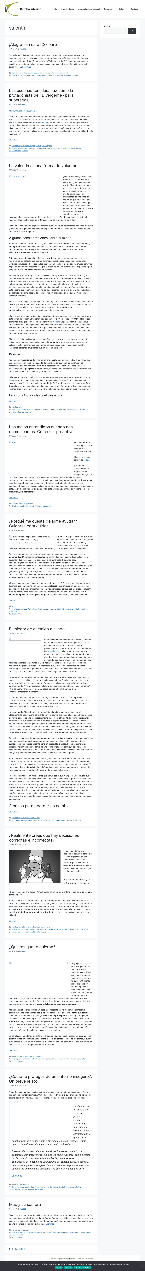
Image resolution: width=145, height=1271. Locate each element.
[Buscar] (132, 31)
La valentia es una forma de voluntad (43, 165)
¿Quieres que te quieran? (32, 946)
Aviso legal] (90, 1259)
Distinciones (27, 927)
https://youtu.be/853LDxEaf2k (22, 111)
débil (58, 609)
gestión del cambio (74, 409)
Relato (78, 1187)
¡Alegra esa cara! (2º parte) (34, 44)
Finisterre (55, 322)
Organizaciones (67, 9)
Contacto (134, 9)
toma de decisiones (58, 820)
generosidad (74, 609)
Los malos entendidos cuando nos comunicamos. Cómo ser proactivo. (42, 429)
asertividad (16, 75)
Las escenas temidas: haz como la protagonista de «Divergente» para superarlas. (41, 95)
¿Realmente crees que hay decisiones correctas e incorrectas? (44, 837)
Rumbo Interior (30, 9)
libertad (21, 412)
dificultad (46, 148)
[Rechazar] (142, 1266)
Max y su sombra (25, 1204)
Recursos (108, 9)
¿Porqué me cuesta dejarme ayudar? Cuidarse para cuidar (43, 523)
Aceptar (59, 1268)
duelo (42, 929)
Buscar (107, 26)
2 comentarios (17, 1061)
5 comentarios (17, 1237)
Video (86, 460)
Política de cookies (77, 1259)
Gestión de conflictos (42, 73)
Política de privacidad (59, 1259)
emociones (55, 148)
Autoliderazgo (17, 146)
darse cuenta (45, 409)
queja (73, 1187)
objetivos (36, 820)
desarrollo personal (35, 148)
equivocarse (58, 929)
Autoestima (25, 75)
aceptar (14, 148)
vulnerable (13, 611)
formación (39, 1187)
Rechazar (68, 1268)
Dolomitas (52, 651)
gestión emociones (67, 148)
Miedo (78, 148)
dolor (37, 929)
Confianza (41, 609)
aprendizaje (22, 148)
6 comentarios (17, 614)
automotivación (27, 409)
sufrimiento (45, 820)
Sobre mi (122, 9)
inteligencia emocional (63, 75)
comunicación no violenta (44, 75)
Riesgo (24, 1189)
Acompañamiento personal (89, 9)
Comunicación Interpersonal (22, 73)
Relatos (26, 1184)
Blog (13, 606)
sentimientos (73, 1059)
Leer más (26, 67)
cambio (37, 409)
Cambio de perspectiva (32, 146)
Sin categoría (47, 146)
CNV (32, 75)
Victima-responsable (43, 506)
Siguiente (19, 1249)
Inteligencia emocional (59, 73)
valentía (76, 75)
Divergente (42, 122)
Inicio (54, 9)
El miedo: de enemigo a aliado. (37, 628)
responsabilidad (15, 151)
